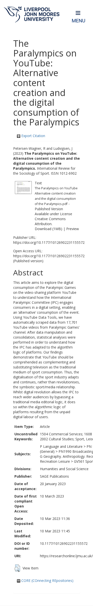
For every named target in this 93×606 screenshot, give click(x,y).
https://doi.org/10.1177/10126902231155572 (49, 242)
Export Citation (32, 135)
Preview (72, 228)
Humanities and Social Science (64, 468)
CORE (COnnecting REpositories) (46, 580)
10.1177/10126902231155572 (64, 543)
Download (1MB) (48, 228)
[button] (17, 568)
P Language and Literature (61, 446)
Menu (78, 21)
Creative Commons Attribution (50, 221)
